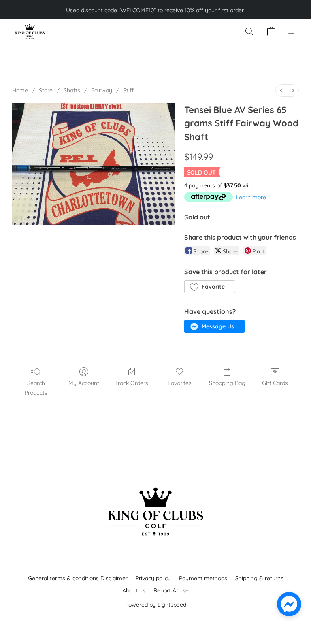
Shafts (72, 90)
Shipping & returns (259, 578)
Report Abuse (171, 590)
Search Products (36, 387)
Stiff (128, 90)
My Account (83, 383)
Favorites (180, 383)
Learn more (251, 197)
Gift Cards (275, 383)
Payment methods (203, 578)
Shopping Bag (227, 383)
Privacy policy (153, 578)
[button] (29, 31)
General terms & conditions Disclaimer (78, 578)
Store (46, 90)
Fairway (101, 90)
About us (133, 590)
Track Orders (131, 383)
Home (20, 90)
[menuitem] (281, 90)
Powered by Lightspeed (155, 604)
